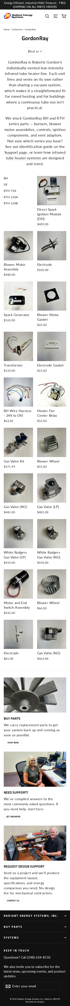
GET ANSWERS (13, 816)
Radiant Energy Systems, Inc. (31, 916)
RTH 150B (11, 203)
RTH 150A (11, 197)
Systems (11, 937)
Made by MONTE (52, 999)
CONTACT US (13, 900)
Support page (15, 152)
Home (7, 29)
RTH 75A (10, 190)
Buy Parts (13, 927)
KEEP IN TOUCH (16, 950)
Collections (17, 29)
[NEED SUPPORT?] (35, 769)
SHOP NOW (13, 742)
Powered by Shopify (35, 1002)
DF (6, 184)
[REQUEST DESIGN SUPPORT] (35, 843)
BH (6, 178)
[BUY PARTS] (35, 695)
